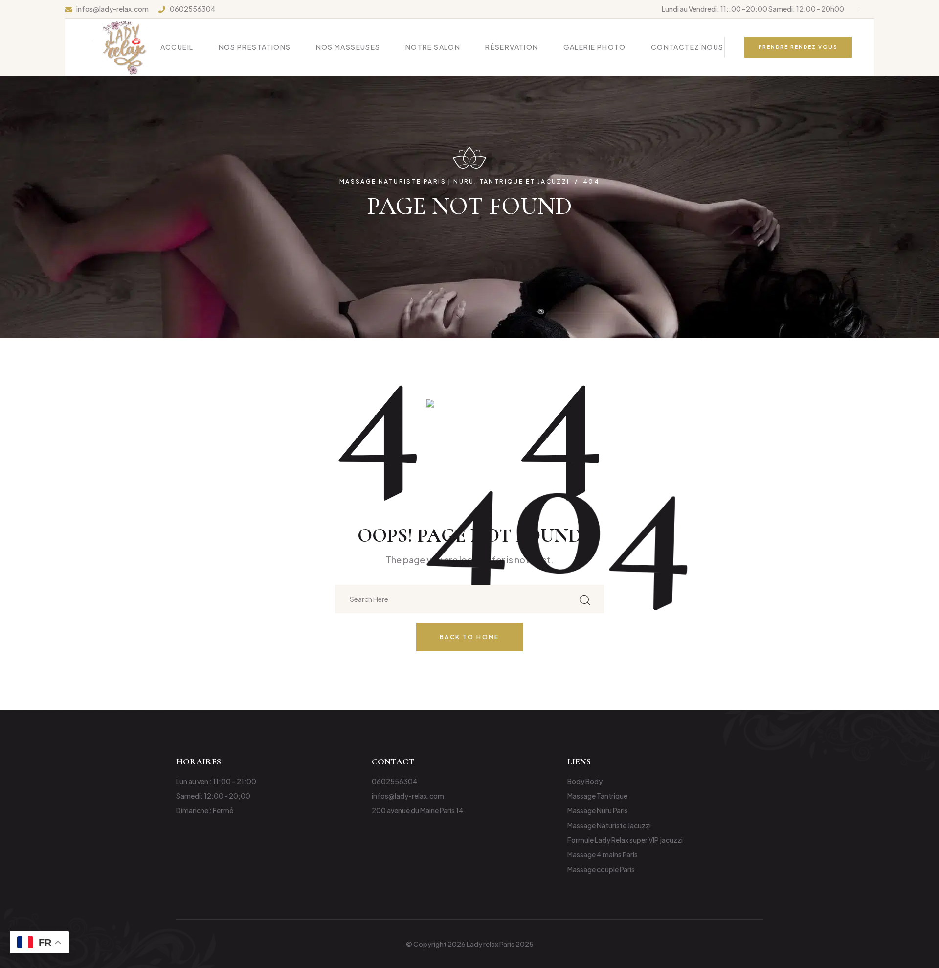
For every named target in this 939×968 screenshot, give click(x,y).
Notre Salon (432, 47)
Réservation (511, 47)
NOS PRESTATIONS (255, 47)
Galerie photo (594, 47)
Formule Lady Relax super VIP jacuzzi (625, 839)
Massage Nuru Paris (597, 810)
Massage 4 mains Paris (602, 854)
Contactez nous (687, 47)
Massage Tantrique (597, 795)
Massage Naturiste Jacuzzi (609, 825)
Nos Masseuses (348, 47)
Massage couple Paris (601, 869)
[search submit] (585, 599)
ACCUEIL (177, 47)
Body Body (585, 781)
